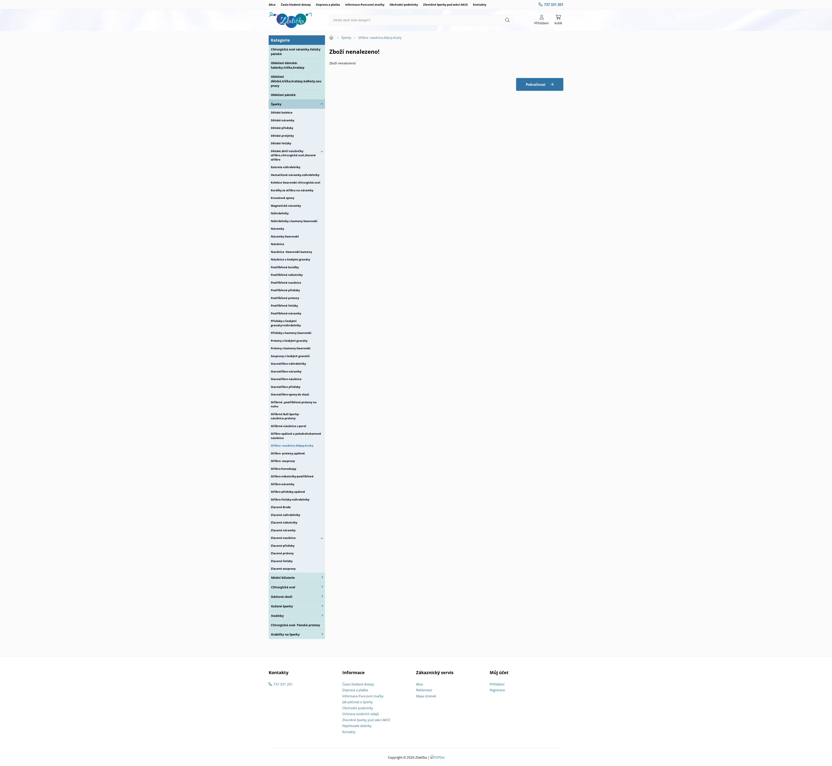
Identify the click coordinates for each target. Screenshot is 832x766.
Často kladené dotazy (296, 5)
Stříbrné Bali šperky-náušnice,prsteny (285, 416)
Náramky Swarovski (285, 236)
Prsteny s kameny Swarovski (290, 348)
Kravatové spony (282, 198)
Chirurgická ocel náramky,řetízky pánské (295, 51)
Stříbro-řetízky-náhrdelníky (290, 499)
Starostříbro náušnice (286, 379)
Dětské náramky (282, 120)
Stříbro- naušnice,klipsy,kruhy (292, 445)
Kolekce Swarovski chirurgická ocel (295, 182)
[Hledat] (507, 20)
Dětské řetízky (281, 143)
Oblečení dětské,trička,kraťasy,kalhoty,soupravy (296, 81)
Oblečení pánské (283, 95)
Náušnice (277, 244)
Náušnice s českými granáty (290, 259)
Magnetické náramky (286, 206)
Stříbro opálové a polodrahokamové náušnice (296, 436)
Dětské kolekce (281, 112)
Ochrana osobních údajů (360, 714)
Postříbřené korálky (285, 267)
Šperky (276, 104)
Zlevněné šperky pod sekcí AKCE (445, 5)
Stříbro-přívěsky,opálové (288, 492)
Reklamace (424, 690)
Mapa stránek (426, 696)
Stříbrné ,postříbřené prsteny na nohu (294, 404)
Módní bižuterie (283, 578)
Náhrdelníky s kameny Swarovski (294, 221)
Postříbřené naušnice (286, 283)
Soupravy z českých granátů (290, 356)
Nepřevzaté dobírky (357, 726)
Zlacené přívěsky (282, 546)
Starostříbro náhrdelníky (288, 364)
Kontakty (479, 5)
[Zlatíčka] (290, 20)
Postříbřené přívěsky (285, 290)
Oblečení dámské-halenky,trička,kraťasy (287, 65)
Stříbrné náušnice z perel (288, 426)
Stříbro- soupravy (283, 461)
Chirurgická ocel (283, 587)
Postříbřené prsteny (285, 298)
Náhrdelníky (280, 213)
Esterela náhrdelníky (285, 167)
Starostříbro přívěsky (285, 387)
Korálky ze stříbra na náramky (292, 190)
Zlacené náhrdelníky (285, 515)
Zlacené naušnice (283, 538)
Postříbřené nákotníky (287, 275)
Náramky (277, 229)
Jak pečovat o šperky (357, 702)
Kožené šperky (282, 606)
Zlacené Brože (281, 507)
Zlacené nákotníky (284, 522)
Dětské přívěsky (282, 128)
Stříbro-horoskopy (283, 469)
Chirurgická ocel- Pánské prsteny (295, 625)
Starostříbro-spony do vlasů (290, 394)
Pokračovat (536, 84)
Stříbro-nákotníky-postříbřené (292, 476)
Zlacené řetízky (281, 561)
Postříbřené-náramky (286, 313)
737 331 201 (553, 4)
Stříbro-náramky (282, 484)
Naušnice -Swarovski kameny (291, 252)
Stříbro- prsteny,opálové (288, 453)
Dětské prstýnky (282, 136)
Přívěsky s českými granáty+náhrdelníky (286, 323)
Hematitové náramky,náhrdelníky (295, 175)
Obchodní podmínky (404, 5)
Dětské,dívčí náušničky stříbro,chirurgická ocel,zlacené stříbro (293, 155)
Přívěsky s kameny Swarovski (291, 333)
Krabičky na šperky (285, 634)
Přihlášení (497, 684)
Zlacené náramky (283, 530)
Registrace (497, 690)
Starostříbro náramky (286, 371)
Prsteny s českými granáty (289, 341)
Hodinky (277, 616)
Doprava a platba (328, 5)
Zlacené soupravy (283, 569)
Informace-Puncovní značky (364, 5)
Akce (272, 5)
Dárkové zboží (281, 597)
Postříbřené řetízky (284, 305)
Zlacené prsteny (282, 553)
